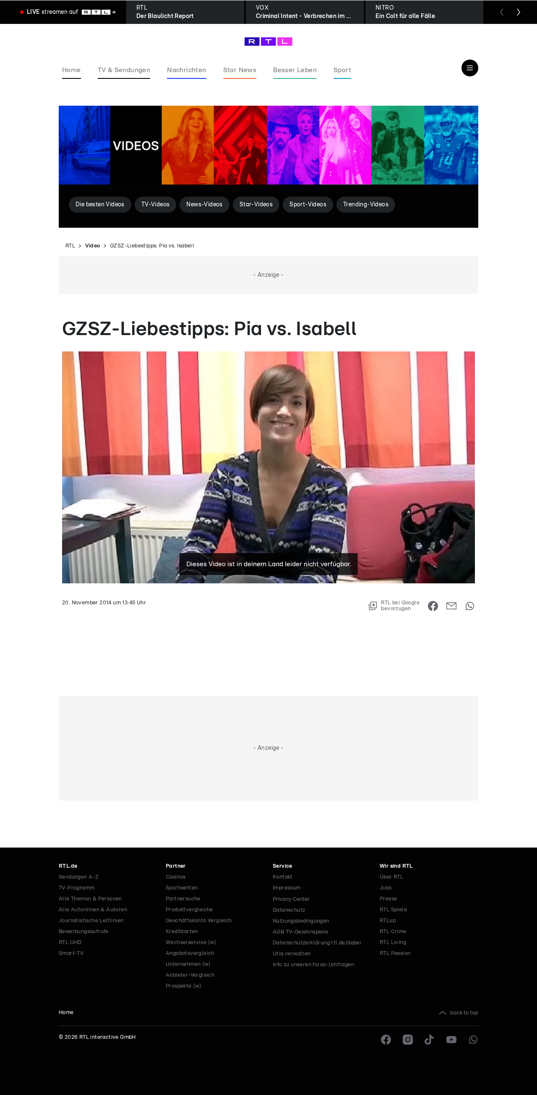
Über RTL (391, 877)
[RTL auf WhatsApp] (473, 1040)
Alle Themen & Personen (90, 899)
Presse (388, 899)
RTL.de (68, 866)
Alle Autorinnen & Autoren (93, 910)
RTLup (388, 920)
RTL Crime (393, 931)
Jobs (386, 888)
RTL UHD (70, 942)
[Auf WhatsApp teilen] (470, 606)
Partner (176, 866)
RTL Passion (395, 953)
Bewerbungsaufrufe (84, 931)
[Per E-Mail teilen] (451, 606)
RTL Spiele (393, 910)
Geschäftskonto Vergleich (199, 920)
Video (92, 246)
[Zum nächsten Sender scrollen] (518, 12)
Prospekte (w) (183, 986)
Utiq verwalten (292, 954)
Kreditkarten (182, 931)
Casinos (176, 877)
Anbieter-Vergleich (190, 975)
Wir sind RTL (396, 866)
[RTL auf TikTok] (430, 1040)
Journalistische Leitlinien (91, 920)
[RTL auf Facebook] (386, 1040)
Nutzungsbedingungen (301, 921)
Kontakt (283, 877)
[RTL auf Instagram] (408, 1040)
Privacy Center (291, 899)
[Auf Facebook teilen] (433, 606)
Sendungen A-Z (79, 877)
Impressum (287, 888)
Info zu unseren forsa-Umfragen (313, 965)
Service (282, 866)
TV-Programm (76, 888)
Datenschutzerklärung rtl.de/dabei (317, 943)
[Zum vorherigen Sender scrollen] (501, 12)
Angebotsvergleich (190, 953)
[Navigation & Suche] (469, 68)
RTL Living (393, 942)
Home (66, 1012)
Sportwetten (182, 888)
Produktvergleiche (189, 910)
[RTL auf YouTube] (451, 1040)
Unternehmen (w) (188, 964)
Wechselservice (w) (191, 942)
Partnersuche (183, 899)
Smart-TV (71, 953)
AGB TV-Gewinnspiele (300, 932)
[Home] (268, 41)
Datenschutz (289, 910)
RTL (70, 246)
